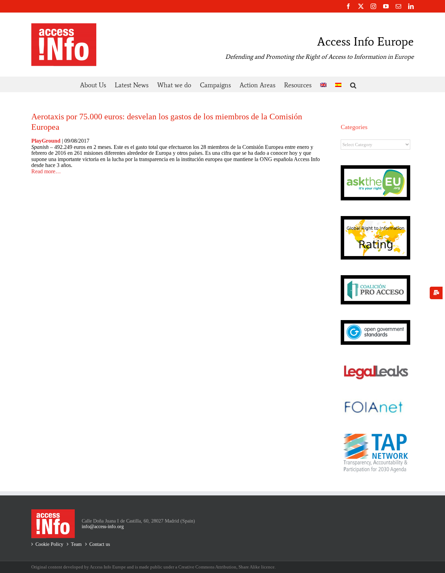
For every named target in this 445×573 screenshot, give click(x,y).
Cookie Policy (49, 544)
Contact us (99, 544)
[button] (353, 84)
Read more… (46, 171)
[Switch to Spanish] (338, 84)
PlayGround (46, 141)
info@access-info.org (103, 526)
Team (76, 544)
